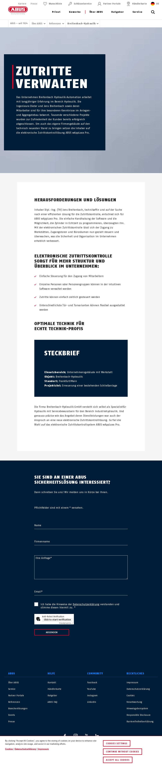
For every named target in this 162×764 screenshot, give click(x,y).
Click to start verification (57, 619)
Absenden (52, 632)
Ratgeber (117, 12)
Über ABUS (96, 12)
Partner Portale (112, 3)
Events (11, 715)
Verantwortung (134, 702)
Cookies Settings (116, 743)
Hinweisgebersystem (137, 708)
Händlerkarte (139, 3)
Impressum (132, 682)
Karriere (22, 3)
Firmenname (42, 541)
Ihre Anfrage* (44, 558)
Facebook (92, 682)
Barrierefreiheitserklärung (140, 721)
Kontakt (52, 682)
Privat (56, 12)
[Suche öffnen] (153, 13)
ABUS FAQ (52, 702)
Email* (38, 591)
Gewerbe (75, 12)
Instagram (92, 695)
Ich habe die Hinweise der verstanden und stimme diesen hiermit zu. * (80, 606)
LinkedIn (91, 702)
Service (138, 12)
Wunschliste (55, 3)
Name (37, 525)
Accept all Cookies (117, 760)
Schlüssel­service (83, 3)
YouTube (91, 689)
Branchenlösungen (18, 708)
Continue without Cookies (122, 751)
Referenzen (14, 702)
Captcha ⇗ (66, 623)
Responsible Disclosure (138, 715)
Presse (34, 3)
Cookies (130, 695)
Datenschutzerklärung (86, 604)
